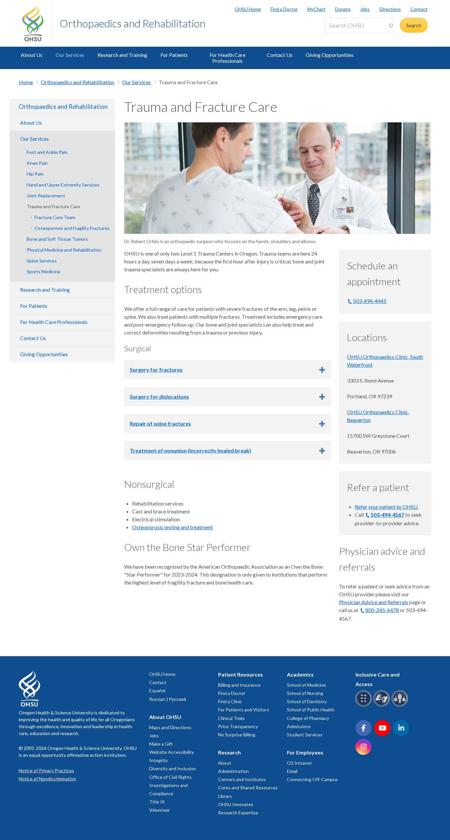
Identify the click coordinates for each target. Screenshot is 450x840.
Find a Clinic (230, 701)
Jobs (365, 9)
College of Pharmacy (308, 718)
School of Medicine (306, 685)
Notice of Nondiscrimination (47, 778)
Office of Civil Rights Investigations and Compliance (170, 785)
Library (225, 796)
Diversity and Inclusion (172, 768)
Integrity (158, 760)
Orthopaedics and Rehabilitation (133, 23)
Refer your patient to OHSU (386, 507)
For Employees (305, 752)
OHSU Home (248, 9)
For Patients (174, 55)
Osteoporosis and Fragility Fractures (72, 228)
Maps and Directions (170, 727)
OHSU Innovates (235, 804)
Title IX (157, 801)
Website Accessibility (171, 752)
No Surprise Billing (236, 734)
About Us (31, 55)
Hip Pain (35, 174)
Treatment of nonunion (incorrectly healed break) (190, 450)
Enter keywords (345, 37)
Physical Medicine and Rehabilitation (64, 250)
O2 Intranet (299, 763)
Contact (419, 9)
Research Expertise (238, 812)
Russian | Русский (167, 699)
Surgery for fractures (156, 369)
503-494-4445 (369, 301)
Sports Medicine (43, 271)
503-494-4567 (387, 514)
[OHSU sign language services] (383, 705)
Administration (233, 771)
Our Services (70, 55)
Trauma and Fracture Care (53, 206)
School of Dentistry (307, 701)
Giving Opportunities (329, 55)
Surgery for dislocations (159, 396)
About (224, 763)
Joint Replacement (46, 195)
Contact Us (280, 55)
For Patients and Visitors (243, 709)
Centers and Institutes (242, 779)
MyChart (316, 9)
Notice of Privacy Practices (46, 770)
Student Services (305, 734)
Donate (343, 9)
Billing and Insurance (239, 685)
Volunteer (159, 810)
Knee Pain (37, 163)
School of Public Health (310, 709)
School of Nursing (305, 693)
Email (292, 771)
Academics (300, 674)
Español (157, 690)
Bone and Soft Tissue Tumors (57, 239)
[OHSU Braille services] (364, 705)
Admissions (299, 726)
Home (26, 82)
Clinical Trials (231, 718)
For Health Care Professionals (227, 58)
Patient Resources (240, 674)
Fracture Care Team (55, 217)
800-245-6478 (382, 610)
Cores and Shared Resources (248, 787)
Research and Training (122, 55)
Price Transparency (238, 726)
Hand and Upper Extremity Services (63, 184)
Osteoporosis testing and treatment (172, 527)
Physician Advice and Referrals (373, 602)
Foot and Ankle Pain (47, 152)
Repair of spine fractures (160, 423)
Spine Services (42, 260)
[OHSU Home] (36, 23)
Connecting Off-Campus (312, 779)
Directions (390, 9)
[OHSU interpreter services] (401, 705)
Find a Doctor (284, 9)
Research (229, 752)
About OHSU (165, 717)
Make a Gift (161, 744)
